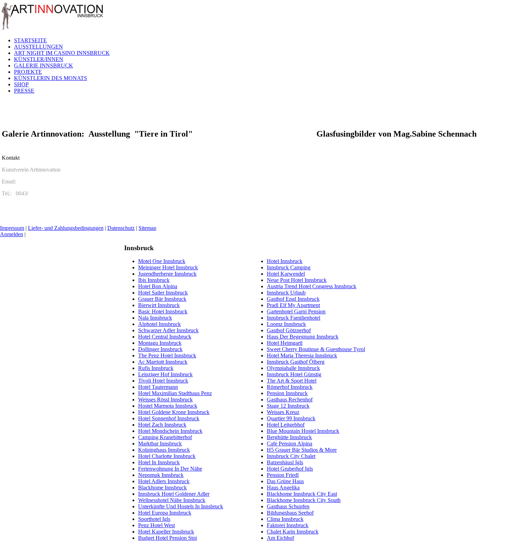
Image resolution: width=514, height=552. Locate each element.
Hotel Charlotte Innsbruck (166, 456)
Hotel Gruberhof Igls (290, 469)
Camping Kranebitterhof (165, 437)
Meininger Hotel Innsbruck (168, 267)
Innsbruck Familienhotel (293, 318)
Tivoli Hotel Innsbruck (163, 381)
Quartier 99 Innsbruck (291, 418)
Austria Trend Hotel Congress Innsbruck (311, 286)
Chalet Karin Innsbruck (293, 532)
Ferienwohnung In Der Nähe (170, 469)
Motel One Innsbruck (161, 261)
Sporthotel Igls (154, 519)
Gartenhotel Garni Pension (296, 311)
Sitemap (147, 228)
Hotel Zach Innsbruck (162, 425)
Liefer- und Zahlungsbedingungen (65, 228)
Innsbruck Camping (288, 267)
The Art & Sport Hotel (291, 381)
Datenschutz (121, 228)
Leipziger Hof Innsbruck (165, 374)
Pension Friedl (283, 475)
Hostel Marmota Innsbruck (167, 406)
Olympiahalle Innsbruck (293, 368)
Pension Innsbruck (287, 393)
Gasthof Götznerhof (289, 330)
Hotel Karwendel (286, 274)
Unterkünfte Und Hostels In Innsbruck (180, 506)
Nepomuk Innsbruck (161, 475)
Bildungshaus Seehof (290, 513)
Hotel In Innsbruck (159, 462)
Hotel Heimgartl (284, 343)
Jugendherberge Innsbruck (167, 274)
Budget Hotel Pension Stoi (167, 538)
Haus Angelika (283, 488)
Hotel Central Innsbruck (164, 337)
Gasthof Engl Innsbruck (293, 299)
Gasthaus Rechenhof (290, 399)
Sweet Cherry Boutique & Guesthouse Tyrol (316, 349)
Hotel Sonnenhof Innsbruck (168, 418)
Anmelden (11, 234)
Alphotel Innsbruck (159, 324)
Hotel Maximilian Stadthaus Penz (175, 393)
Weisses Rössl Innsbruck (165, 399)
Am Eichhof (280, 538)
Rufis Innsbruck (155, 368)
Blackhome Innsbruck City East (302, 494)
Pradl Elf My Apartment (293, 305)
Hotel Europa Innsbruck (164, 513)
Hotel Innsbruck (284, 261)
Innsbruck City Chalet (291, 456)
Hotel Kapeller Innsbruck (166, 532)
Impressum (12, 228)
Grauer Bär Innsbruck (162, 299)
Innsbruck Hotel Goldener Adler (173, 494)
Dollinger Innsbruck (160, 349)
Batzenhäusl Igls (285, 462)
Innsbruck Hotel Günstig (294, 374)
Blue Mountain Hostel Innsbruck (303, 431)
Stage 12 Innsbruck (288, 406)
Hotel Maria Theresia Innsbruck (302, 355)
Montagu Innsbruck (159, 343)
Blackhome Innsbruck (162, 488)
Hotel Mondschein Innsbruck (170, 431)
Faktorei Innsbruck (287, 525)
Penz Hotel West (156, 525)
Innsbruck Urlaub (286, 293)
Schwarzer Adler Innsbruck (168, 330)
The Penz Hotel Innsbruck (167, 355)
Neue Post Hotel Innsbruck (297, 280)
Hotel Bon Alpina (157, 286)
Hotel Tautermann (158, 387)
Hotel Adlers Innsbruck (164, 481)
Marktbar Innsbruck (160, 443)
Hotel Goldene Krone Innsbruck (173, 412)
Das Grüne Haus (285, 481)
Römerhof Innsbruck (290, 387)
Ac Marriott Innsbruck (162, 362)
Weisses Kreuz (283, 412)
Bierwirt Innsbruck (159, 305)
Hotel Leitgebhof (286, 425)
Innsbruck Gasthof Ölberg (295, 362)
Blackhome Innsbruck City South (304, 500)
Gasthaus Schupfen (288, 506)
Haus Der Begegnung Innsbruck (302, 337)
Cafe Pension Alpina (289, 443)
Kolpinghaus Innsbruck (164, 450)
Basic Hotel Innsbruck (162, 311)
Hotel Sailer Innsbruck (163, 293)
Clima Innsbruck (285, 519)
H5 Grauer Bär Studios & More (302, 450)
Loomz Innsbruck (286, 324)
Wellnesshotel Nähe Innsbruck (171, 500)
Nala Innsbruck (155, 318)
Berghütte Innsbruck (289, 437)
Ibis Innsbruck (154, 280)
